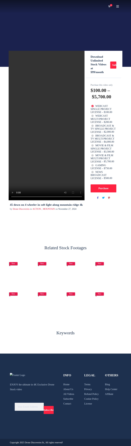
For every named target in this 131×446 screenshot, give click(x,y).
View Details (22, 270)
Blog (107, 384)
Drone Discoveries (21, 209)
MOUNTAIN (49, 209)
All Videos (68, 394)
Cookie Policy (91, 398)
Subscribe (114, 65)
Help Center (111, 389)
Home (66, 384)
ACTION (36, 209)
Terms (87, 384)
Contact (67, 403)
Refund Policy (91, 394)
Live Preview (22, 280)
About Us (68, 389)
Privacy (88, 389)
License (88, 403)
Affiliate (109, 394)
